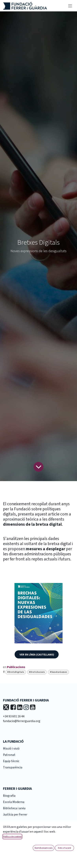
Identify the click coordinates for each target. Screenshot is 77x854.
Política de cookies (12, 836)
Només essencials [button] (44, 847)
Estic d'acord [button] (64, 847)
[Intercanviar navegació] (70, 6)
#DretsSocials (37, 672)
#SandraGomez (58, 672)
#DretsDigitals (15, 672)
